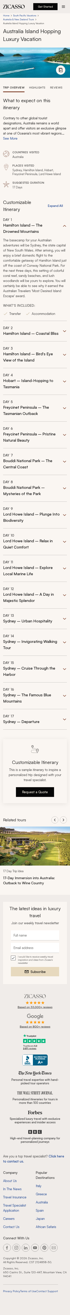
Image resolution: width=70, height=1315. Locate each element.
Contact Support (47, 1291)
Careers (9, 1219)
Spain (40, 1210)
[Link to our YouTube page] (35, 1248)
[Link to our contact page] (54, 1248)
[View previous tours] (54, 819)
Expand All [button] (55, 206)
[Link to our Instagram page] (16, 1248)
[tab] (13, 87)
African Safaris (46, 1227)
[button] (35, 269)
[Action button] (63, 6)
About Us (10, 1181)
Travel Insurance (14, 1197)
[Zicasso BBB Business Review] (35, 1060)
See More (10, 138)
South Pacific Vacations (24, 15)
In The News (12, 1189)
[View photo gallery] (60, 70)
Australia (42, 1202)
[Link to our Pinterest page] (44, 1248)
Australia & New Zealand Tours (18, 19)
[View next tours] (63, 819)
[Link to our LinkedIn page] (26, 1248)
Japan (40, 1219)
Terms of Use (28, 1291)
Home (6, 15)
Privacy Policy (11, 1291)
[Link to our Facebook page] (7, 1248)
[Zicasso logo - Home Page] (14, 7)
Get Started (45, 6)
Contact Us (11, 1227)
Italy (38, 1186)
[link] (35, 858)
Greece (41, 1194)
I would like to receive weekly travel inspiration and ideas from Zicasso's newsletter (35, 959)
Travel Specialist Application (14, 1207)
